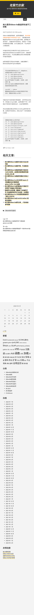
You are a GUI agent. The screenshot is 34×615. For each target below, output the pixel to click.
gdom (10, 342)
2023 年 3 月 (9, 466)
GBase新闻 (9, 374)
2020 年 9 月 (9, 536)
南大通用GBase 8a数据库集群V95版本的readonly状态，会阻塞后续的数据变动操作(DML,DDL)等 (16, 172)
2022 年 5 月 (9, 490)
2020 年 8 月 (9, 538)
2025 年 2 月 (9, 423)
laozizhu (19, 32)
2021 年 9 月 (9, 508)
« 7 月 (4, 331)
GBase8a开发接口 (11, 381)
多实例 (7, 357)
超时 (11, 363)
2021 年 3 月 (9, 522)
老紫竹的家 (17, 5)
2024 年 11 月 (10, 429)
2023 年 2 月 (9, 469)
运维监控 (17, 363)
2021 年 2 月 (9, 524)
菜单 (18, 13)
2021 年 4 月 (9, 520)
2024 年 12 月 (10, 427)
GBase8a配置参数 (11, 379)
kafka (21, 342)
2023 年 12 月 (10, 448)
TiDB (11, 349)
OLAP (13, 345)
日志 (18, 360)
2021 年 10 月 (10, 506)
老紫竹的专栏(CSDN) (9, 556)
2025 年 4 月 (9, 418)
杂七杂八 (8, 388)
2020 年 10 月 (10, 534)
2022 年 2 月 (9, 496)
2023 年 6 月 (9, 459)
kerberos (24, 342)
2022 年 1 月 (9, 499)
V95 (17, 349)
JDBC (17, 342)
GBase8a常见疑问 (10, 210)
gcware (5, 342)
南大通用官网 (7, 552)
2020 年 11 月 (10, 531)
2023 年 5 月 (9, 462)
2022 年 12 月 (10, 473)
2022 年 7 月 (9, 485)
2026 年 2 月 (9, 411)
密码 (6, 360)
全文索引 (7, 354)
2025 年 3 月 (9, 420)
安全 (23, 357)
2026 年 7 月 (9, 402)
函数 (17, 353)
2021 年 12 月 (10, 501)
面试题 (26, 363)
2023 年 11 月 (10, 450)
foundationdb (10, 340)
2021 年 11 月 (10, 503)
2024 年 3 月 (9, 441)
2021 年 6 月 (9, 515)
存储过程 (12, 357)
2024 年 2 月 (9, 443)
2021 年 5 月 (9, 517)
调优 (8, 363)
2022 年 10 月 (10, 478)
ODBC (9, 346)
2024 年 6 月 (9, 436)
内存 (12, 353)
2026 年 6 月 (9, 404)
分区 (21, 354)
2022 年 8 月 (9, 483)
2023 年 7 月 (9, 457)
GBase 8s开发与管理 (9, 558)
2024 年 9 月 (9, 434)
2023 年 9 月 (9, 455)
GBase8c (16, 340)
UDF (13, 349)
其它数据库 (9, 391)
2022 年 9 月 (9, 480)
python (5, 349)
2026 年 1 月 (9, 413)
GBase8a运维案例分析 (12, 372)
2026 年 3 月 (9, 409)
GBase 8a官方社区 (8, 554)
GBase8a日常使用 (11, 377)
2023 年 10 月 (10, 453)
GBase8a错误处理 (11, 386)
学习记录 (18, 357)
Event (5, 340)
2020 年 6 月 (9, 543)
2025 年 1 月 (9, 425)
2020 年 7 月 (9, 540)
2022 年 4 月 (9, 492)
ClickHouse (9, 393)
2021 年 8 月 (9, 510)
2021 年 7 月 (9, 513)
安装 (27, 357)
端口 (25, 360)
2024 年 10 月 (10, 432)
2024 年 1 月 (9, 446)
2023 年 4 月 (9, 464)
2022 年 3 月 (9, 494)
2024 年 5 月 (9, 439)
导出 (10, 360)
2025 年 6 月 (9, 416)
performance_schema (23, 346)
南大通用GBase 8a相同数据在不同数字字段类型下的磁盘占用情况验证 (16, 187)
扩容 (15, 360)
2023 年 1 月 (9, 471)
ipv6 (13, 342)
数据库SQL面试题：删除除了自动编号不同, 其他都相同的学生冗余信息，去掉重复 (17, 191)
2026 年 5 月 (9, 406)
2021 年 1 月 (9, 527)
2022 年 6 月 (9, 487)
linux (5, 345)
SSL (9, 349)
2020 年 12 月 (10, 529)
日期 (22, 360)
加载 (26, 353)
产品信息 (22, 349)
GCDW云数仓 (23, 340)
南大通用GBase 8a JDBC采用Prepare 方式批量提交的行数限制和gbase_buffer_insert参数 (16, 182)
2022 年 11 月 (10, 476)
